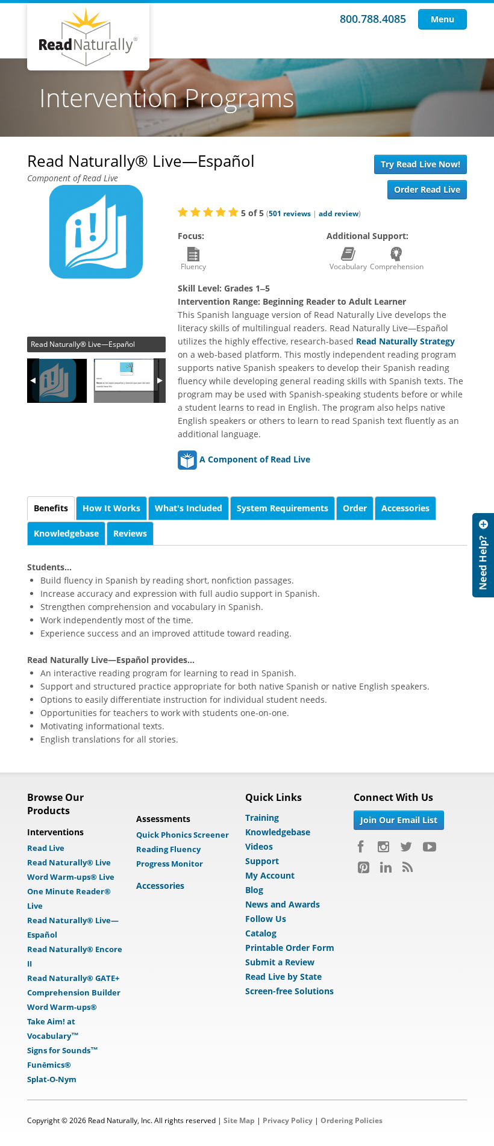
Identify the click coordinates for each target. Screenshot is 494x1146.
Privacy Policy (288, 1120)
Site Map (239, 1120)
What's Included (188, 508)
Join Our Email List (398, 820)
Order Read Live (427, 189)
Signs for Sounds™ (62, 1050)
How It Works (111, 508)
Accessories (405, 508)
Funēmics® (49, 1064)
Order (355, 508)
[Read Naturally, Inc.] (88, 36)
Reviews (130, 533)
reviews (290, 213)
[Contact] (483, 555)
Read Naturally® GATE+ (73, 978)
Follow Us (265, 918)
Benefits (51, 508)
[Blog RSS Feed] (407, 867)
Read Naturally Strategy (405, 341)
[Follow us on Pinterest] (363, 867)
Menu (442, 19)
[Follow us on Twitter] (406, 846)
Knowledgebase (66, 533)
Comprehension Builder (73, 992)
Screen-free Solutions (289, 991)
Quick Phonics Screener (182, 834)
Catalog (261, 933)
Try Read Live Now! (420, 164)
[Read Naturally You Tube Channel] (429, 846)
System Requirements (282, 508)
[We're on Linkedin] (386, 867)
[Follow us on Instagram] (383, 846)
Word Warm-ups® (62, 1006)
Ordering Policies (351, 1120)
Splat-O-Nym (52, 1079)
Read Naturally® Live (69, 862)
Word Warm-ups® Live (70, 876)
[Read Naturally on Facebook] (362, 846)
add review (338, 213)
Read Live (45, 847)
